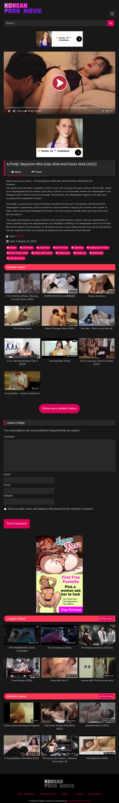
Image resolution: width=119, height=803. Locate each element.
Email (8, 485)
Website (8, 495)
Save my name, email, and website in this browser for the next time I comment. (50, 509)
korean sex (81, 253)
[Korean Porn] (59, 8)
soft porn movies (17, 258)
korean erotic (64, 253)
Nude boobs (97, 253)
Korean (13, 247)
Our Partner (95, 794)
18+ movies (28, 247)
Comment (9, 436)
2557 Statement (26, 794)
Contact (79, 794)
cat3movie (78, 247)
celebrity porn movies (99, 247)
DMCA (65, 794)
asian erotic (44, 247)
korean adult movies (43, 253)
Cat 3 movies (62, 247)
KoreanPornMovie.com (78, 801)
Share (38, 172)
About (17, 172)
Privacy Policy (48, 794)
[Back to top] (109, 794)
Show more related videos (59, 408)
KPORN (20, 236)
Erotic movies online (19, 253)
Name (8, 474)
